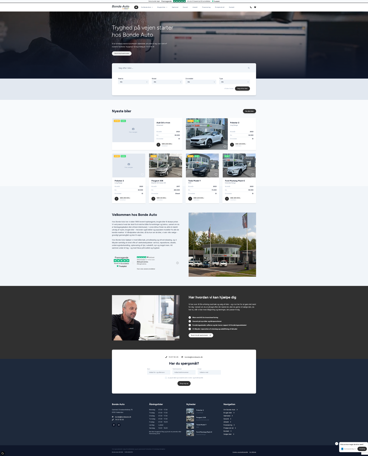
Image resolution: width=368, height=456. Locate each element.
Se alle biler (249, 111)
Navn (148, 369)
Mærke (120, 79)
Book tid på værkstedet (121, 53)
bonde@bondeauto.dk (193, 357)
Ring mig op (184, 383)
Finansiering (206, 7)
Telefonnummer (177, 369)
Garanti (185, 7)
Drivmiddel (189, 79)
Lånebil (195, 7)
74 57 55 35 (150, 47)
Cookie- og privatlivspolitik (240, 452)
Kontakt (231, 7)
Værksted (175, 7)
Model (154, 79)
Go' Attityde (252, 452)
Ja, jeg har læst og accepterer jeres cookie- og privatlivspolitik (185, 377)
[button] (353, 447)
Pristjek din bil (219, 7)
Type (221, 79)
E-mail (199, 369)
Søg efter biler (242, 88)
